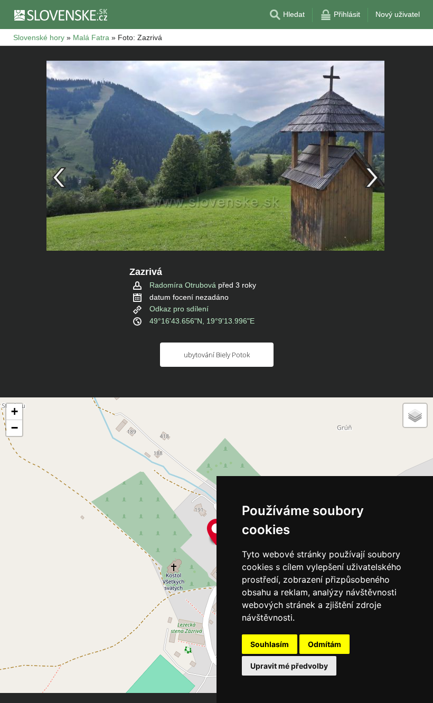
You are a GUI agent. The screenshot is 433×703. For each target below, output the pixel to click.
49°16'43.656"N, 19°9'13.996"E (202, 321)
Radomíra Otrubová (182, 285)
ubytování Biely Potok (217, 354)
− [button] (14, 427)
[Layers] (415, 415)
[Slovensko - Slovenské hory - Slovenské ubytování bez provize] (60, 15)
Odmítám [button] (324, 644)
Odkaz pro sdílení (179, 309)
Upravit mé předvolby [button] (289, 665)
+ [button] (14, 411)
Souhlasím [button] (269, 644)
